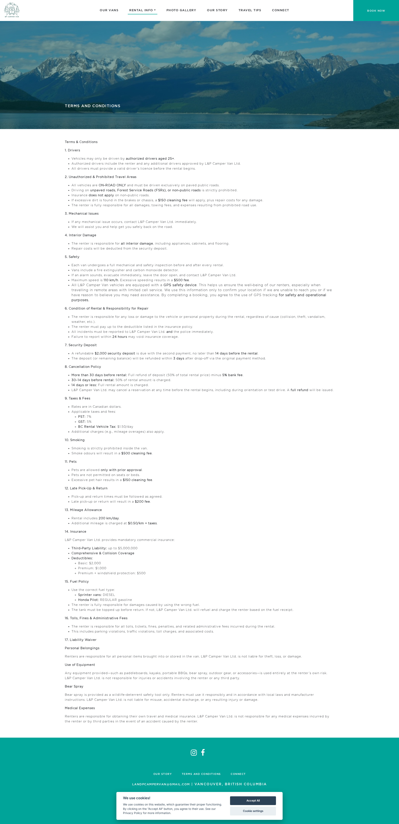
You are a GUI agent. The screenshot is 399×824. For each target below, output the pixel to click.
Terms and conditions (201, 774)
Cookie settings (253, 811)
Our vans (109, 10)
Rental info (141, 10)
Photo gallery (181, 10)
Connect (280, 10)
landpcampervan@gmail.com (161, 784)
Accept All (253, 800)
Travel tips (250, 10)
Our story (217, 10)
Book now (376, 11)
